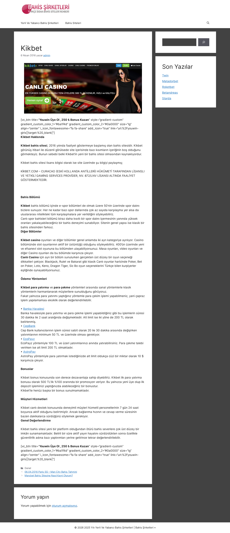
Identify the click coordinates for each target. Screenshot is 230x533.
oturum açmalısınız (64, 505)
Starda (166, 98)
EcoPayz (29, 339)
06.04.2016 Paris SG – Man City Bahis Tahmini (51, 471)
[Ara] (203, 42)
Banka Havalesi (33, 308)
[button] (208, 23)
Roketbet (168, 87)
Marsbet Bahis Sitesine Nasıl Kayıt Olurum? (49, 475)
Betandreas (170, 92)
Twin (165, 75)
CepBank (29, 326)
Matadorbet (170, 81)
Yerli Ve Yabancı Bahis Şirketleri (40, 23)
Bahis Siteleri (73, 23)
